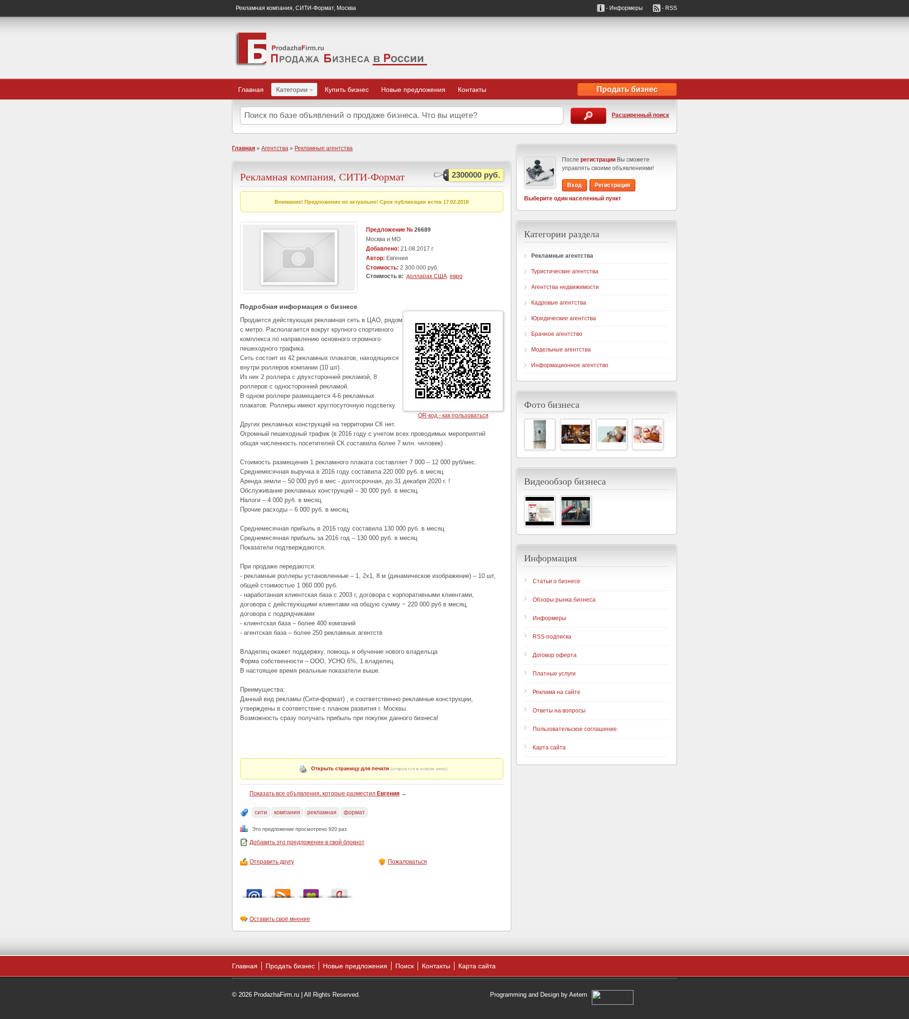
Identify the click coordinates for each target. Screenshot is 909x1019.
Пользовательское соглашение (575, 729)
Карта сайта (549, 747)
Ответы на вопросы (559, 710)
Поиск (404, 966)
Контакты (472, 89)
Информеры (549, 618)
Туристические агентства (564, 271)
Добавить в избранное (311, 891)
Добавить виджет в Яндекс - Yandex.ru (339, 891)
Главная (251, 89)
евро (456, 276)
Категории (289, 91)
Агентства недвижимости (565, 287)
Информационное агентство (569, 365)
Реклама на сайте (556, 692)
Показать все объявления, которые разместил (325, 793)
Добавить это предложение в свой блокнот (307, 842)
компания (287, 812)
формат (354, 812)
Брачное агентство (556, 334)
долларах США (426, 276)
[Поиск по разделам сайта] (588, 116)
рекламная (322, 812)
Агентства (274, 148)
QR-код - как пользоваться (453, 415)
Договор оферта (555, 655)
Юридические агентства (563, 318)
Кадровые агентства (558, 302)
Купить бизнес (347, 89)
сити (261, 812)
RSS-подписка (552, 636)
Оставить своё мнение (280, 919)
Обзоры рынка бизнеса (564, 599)
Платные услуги (554, 673)
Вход (574, 185)
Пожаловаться (407, 861)
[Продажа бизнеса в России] (331, 48)
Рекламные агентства (323, 148)
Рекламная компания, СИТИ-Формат (322, 176)
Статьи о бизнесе (556, 581)
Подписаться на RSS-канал (282, 891)
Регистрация (612, 185)
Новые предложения (413, 89)
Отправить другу (272, 861)
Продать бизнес (627, 89)
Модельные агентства (561, 349)
